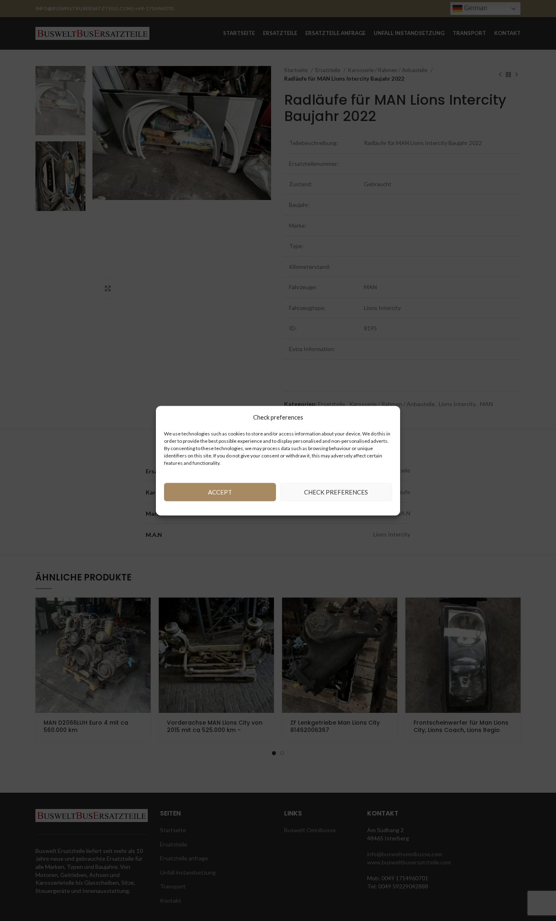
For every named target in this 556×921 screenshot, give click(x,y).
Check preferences (336, 492)
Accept (220, 492)
